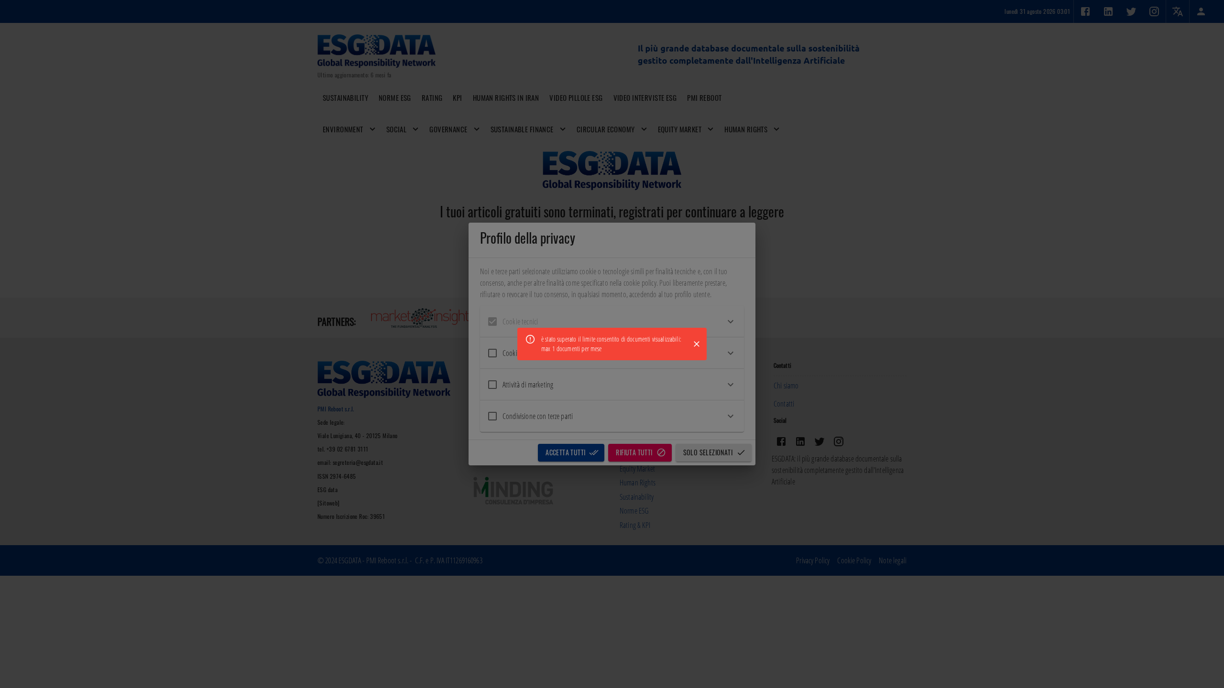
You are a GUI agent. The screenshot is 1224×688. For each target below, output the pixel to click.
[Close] (696, 344)
